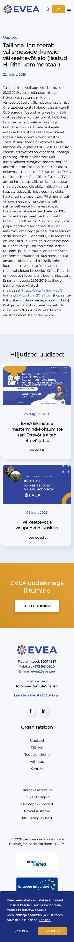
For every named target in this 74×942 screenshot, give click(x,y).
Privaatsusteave (37, 811)
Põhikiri (37, 748)
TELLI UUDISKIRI (37, 606)
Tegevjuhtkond (37, 755)
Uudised (10, 37)
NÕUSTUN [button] (52, 931)
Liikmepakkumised (37, 804)
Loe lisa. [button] (45, 920)
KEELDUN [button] (21, 931)
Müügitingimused (37, 818)
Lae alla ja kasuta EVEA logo (37, 695)
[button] (47, 9)
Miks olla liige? (37, 797)
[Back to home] (22, 9)
